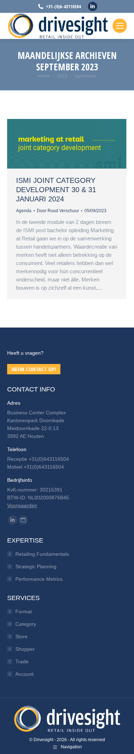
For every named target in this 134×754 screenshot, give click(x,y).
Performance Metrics (39, 579)
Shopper (25, 649)
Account (24, 674)
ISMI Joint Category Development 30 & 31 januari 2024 (56, 189)
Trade (22, 661)
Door (58, 210)
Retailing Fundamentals (42, 554)
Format (23, 611)
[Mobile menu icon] (120, 26)
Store (21, 636)
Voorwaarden (22, 505)
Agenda (23, 210)
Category (25, 624)
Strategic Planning (35, 566)
